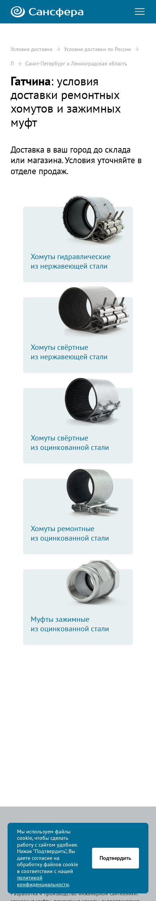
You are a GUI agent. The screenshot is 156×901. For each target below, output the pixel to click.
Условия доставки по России (97, 49)
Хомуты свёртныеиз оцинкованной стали (70, 442)
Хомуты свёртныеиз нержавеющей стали (69, 352)
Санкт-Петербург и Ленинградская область (76, 63)
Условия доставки (32, 49)
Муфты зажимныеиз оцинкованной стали (70, 624)
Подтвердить (115, 858)
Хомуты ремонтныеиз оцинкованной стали (70, 533)
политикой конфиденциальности (43, 881)
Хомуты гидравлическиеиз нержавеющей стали (71, 261)
